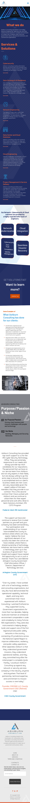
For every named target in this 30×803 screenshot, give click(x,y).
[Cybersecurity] (7, 248)
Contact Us (15, 296)
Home (15, 753)
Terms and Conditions (15, 759)
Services (15, 757)
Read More (5, 72)
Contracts (15, 762)
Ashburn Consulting (15, 797)
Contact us (15, 764)
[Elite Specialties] (7, 230)
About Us (15, 755)
